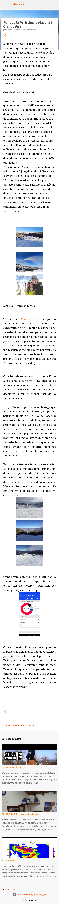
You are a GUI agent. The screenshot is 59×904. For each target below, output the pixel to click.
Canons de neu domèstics (13, 767)
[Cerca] (55, 4)
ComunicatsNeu (16, 4)
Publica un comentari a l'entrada (20, 725)
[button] (5, 35)
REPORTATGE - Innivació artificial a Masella (22, 814)
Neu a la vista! (8, 861)
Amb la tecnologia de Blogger (31, 894)
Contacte (10, 889)
